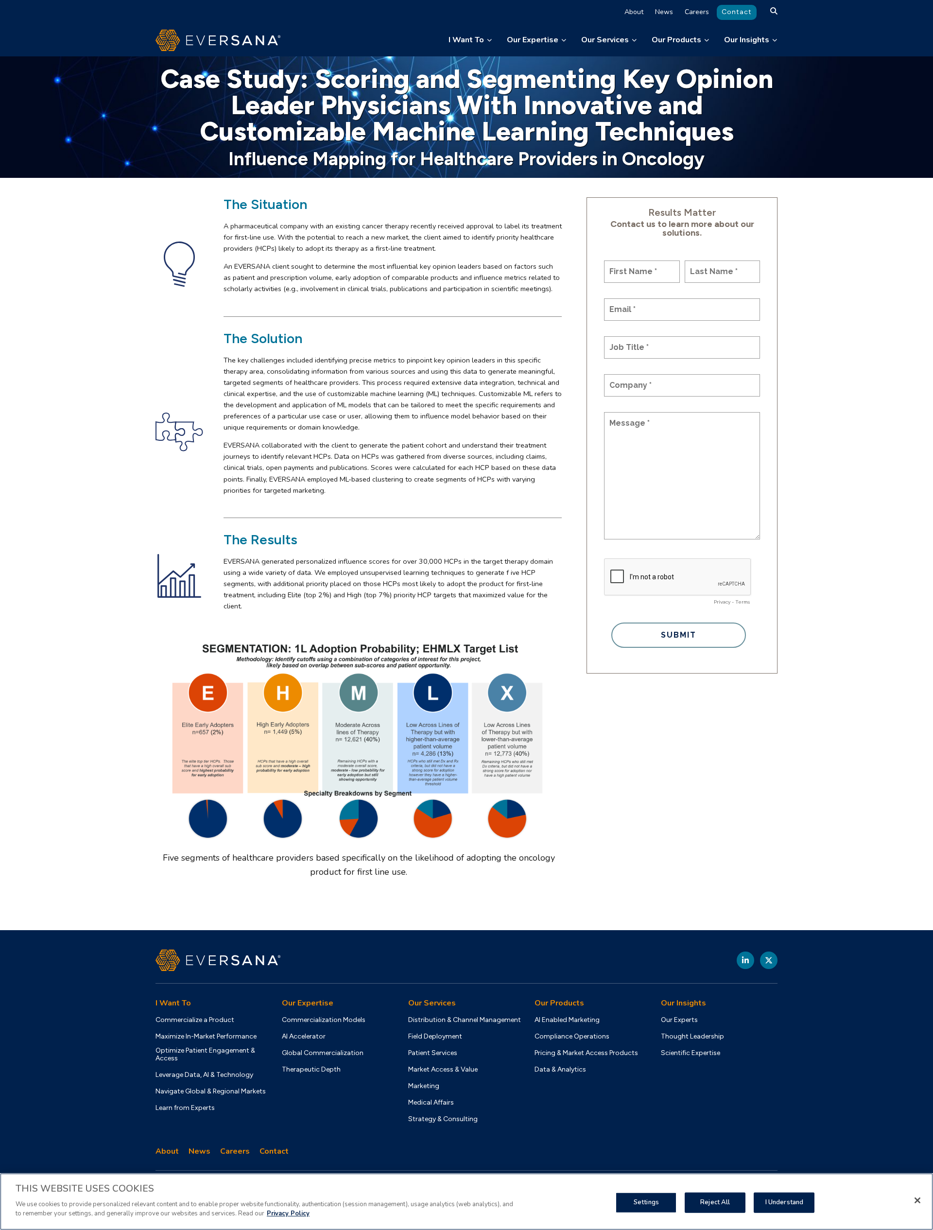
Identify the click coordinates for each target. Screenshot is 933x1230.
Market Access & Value (443, 1070)
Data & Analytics (560, 1070)
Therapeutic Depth (311, 1070)
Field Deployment (435, 1036)
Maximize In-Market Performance (206, 1036)
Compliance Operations (572, 1036)
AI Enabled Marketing (567, 1020)
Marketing (423, 1086)
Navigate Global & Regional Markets (211, 1091)
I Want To (466, 40)
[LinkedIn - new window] (745, 960)
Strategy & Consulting (443, 1119)
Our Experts (679, 1020)
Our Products (676, 40)
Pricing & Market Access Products (586, 1053)
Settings (646, 1201)
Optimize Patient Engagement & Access (205, 1054)
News (664, 12)
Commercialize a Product (195, 1020)
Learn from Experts (185, 1108)
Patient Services (432, 1053)
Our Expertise (532, 40)
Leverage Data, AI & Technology (204, 1075)
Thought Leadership (692, 1036)
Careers (697, 12)
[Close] (917, 1200)
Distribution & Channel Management (464, 1020)
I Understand (784, 1201)
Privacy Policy (288, 1213)
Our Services (605, 40)
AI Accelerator (304, 1036)
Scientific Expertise (690, 1053)
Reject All (715, 1201)
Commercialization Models (323, 1020)
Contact (737, 12)
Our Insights (746, 40)
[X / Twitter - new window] (769, 960)
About (633, 12)
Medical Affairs (431, 1103)
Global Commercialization (322, 1053)
